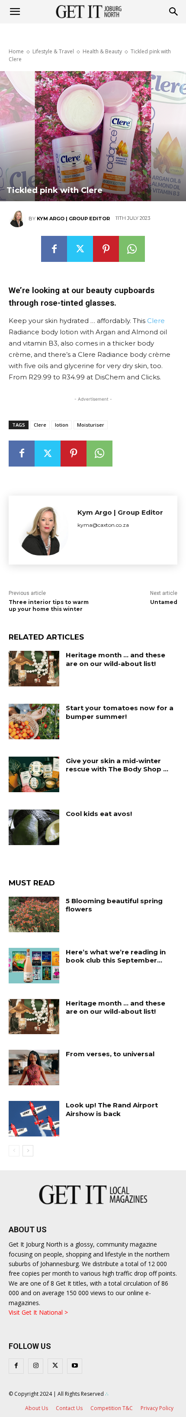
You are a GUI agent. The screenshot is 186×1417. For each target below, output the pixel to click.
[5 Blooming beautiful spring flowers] (34, 914)
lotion (61, 424)
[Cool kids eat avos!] (34, 827)
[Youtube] (74, 1366)
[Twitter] (80, 249)
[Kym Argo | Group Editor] (19, 218)
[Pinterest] (106, 249)
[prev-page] (14, 1150)
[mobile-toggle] (15, 11)
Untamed (163, 602)
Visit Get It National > (38, 1312)
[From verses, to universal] (34, 1067)
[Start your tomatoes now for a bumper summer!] (34, 721)
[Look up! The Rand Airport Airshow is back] (34, 1118)
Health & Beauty (102, 51)
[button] (174, 11)
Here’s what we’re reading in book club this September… (116, 956)
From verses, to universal (110, 1054)
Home (16, 51)
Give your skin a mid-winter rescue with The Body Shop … (117, 765)
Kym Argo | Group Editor (73, 218)
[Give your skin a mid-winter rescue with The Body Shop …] (34, 774)
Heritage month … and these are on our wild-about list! (115, 659)
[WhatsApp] (132, 249)
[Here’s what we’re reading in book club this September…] (34, 965)
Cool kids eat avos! (99, 814)
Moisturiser (90, 424)
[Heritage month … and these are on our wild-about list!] (34, 668)
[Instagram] (35, 1366)
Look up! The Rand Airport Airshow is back (112, 1109)
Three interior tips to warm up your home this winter (49, 606)
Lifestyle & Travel (53, 51)
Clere (156, 321)
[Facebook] (54, 249)
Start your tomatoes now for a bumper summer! (119, 712)
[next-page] (27, 1150)
